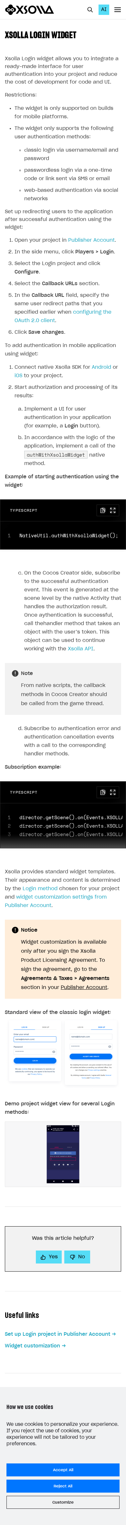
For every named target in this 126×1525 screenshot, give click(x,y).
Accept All (63, 1470)
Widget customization (32, 1346)
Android (101, 367)
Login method (40, 888)
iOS (18, 375)
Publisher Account (91, 240)
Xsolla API (80, 648)
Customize (63, 1502)
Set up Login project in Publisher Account (57, 1334)
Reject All (63, 1486)
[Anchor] (81, 34)
